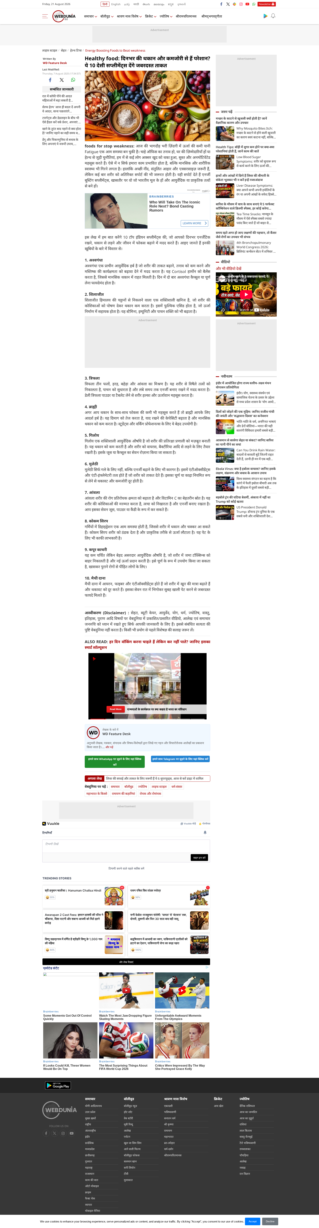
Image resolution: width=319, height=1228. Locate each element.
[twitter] (228, 4)
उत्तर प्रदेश (90, 1112)
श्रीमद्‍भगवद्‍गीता (211, 16)
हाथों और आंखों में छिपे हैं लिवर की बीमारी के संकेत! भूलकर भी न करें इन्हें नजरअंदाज (242, 177)
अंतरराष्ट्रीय (90, 1130)
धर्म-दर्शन (168, 1149)
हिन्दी (105, 4)
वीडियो (225, 261)
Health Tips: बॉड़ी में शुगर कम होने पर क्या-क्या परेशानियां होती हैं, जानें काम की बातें (245, 149)
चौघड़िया (244, 1155)
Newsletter (265, 4)
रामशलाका (245, 1149)
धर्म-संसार (176, 786)
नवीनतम (226, 376)
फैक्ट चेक (90, 1198)
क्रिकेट (149, 16)
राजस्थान (89, 1173)
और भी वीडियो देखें (228, 268)
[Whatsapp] (254, 4)
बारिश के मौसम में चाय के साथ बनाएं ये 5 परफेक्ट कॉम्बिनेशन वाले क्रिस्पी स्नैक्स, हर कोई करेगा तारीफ (245, 206)
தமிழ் (127, 4)
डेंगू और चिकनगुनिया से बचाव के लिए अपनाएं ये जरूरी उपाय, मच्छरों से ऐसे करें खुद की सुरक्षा (60, 141)
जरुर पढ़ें (226, 111)
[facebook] (221, 4)
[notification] (273, 16)
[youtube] (247, 4)
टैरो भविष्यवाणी (248, 1143)
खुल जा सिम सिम (132, 1143)
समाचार (89, 16)
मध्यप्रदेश (90, 1149)
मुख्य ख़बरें (90, 1118)
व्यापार (88, 1204)
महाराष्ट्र (88, 1167)
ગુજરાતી (181, 4)
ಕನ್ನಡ (171, 4)
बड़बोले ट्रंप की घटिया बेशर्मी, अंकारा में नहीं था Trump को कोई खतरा (243, 499)
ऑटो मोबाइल (92, 1186)
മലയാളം (159, 4)
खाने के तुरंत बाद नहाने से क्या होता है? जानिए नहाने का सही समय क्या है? (61, 130)
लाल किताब (246, 1130)
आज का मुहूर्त (247, 1118)
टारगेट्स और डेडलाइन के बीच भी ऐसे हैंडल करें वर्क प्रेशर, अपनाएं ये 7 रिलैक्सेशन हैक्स (61, 120)
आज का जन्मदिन (248, 1112)
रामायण (168, 1130)
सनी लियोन (129, 1167)
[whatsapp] (73, 79)
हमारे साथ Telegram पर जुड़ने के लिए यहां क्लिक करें (180, 759)
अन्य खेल (218, 1106)
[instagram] (241, 4)
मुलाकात (128, 1180)
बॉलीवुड (105, 16)
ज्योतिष (164, 16)
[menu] (46, 16)
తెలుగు (146, 4)
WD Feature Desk (55, 63)
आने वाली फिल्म (132, 1149)
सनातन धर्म (169, 1118)
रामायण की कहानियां (123, 793)
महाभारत (169, 1136)
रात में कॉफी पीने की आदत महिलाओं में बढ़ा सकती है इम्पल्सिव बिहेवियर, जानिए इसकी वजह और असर (60, 98)
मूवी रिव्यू (128, 1124)
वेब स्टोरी (128, 1118)
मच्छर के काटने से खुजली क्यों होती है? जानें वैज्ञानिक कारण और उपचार (241, 120)
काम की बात (91, 1180)
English (116, 4)
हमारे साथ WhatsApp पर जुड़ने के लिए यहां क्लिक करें (114, 761)
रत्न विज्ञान (245, 1173)
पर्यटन (127, 1136)
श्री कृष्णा (169, 1124)
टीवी (126, 1173)
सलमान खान (130, 1161)
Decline (270, 1221)
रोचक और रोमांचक (150, 793)
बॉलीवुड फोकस (132, 1155)
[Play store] (265, 16)
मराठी (136, 4)
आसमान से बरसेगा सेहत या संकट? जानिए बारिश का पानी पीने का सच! (244, 442)
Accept (253, 1221)
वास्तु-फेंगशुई (246, 1136)
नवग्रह (243, 1167)
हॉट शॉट (128, 1112)
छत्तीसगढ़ (90, 1155)
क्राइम (88, 1192)
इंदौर (87, 1136)
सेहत (63, 50)
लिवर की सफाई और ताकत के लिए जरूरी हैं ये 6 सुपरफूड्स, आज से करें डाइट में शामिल (154, 779)
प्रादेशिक (89, 1143)
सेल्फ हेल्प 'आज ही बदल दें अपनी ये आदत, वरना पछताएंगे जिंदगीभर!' (61, 109)
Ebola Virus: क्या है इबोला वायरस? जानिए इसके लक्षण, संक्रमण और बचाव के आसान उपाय (246, 471)
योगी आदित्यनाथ (93, 1106)
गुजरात (88, 1161)
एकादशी (168, 1106)
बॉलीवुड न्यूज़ (130, 1106)
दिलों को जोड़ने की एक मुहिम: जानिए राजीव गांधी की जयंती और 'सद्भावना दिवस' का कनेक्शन (245, 413)
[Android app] (58, 1085)
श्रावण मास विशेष (127, 16)
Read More (115, 709)
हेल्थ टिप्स (76, 50)
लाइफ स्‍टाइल (49, 50)
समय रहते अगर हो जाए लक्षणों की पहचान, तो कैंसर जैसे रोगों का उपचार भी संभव (246, 235)
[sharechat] (234, 4)
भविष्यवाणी (170, 1112)
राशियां (243, 1124)
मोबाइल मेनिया (92, 1211)
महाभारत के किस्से (96, 793)
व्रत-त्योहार (169, 1143)
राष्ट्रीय (88, 1124)
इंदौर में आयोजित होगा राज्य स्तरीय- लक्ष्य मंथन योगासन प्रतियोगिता (243, 385)
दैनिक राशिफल (247, 1106)
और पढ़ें (109, 747)
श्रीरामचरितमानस (186, 16)
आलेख (127, 1130)
